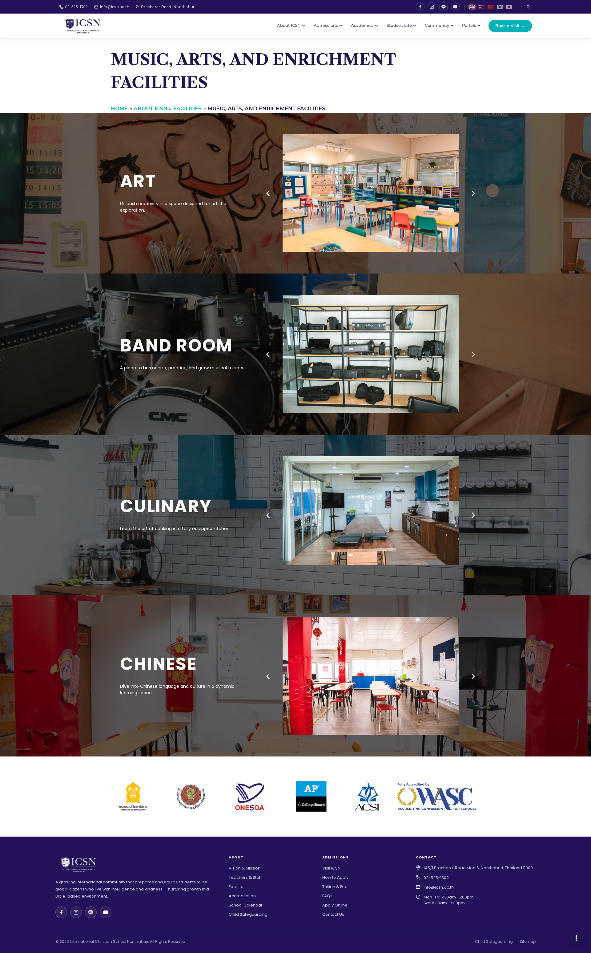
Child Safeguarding (248, 914)
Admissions (326, 25)
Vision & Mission (244, 868)
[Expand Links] (576, 938)
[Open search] (528, 6)
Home (119, 108)
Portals (469, 25)
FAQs (327, 896)
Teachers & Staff (245, 877)
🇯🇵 (509, 7)
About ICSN (289, 25)
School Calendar (246, 905)
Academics (362, 25)
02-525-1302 (76, 6)
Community (437, 25)
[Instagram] (432, 6)
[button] (268, 193)
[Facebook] (420, 6)
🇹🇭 (481, 7)
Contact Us (333, 914)
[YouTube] (455, 6)
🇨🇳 (490, 7)
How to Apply (335, 877)
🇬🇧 (472, 7)
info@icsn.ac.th (115, 6)
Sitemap (528, 941)
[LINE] (443, 6)
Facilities (187, 108)
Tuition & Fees (336, 887)
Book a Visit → (510, 25)
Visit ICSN (331, 868)
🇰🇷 (500, 7)
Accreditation (242, 896)
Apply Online (335, 905)
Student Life (399, 25)
